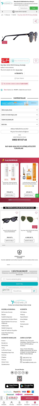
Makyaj (22, 314)
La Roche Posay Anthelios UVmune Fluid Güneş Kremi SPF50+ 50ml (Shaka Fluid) (29, 183)
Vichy (3, 348)
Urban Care (4, 362)
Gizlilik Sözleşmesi (6, 328)
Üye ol (6, 89)
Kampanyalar (24, 324)
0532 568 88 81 (27, 360)
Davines (3, 355)
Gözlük (14, 15)
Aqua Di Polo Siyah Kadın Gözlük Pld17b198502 (9, 231)
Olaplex (3, 357)
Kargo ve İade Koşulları (9, 115)
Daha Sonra (23, 8)
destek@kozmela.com (29, 362)
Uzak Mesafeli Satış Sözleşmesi (7, 333)
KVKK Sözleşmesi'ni (14, 287)
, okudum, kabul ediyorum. (21, 287)
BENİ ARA (4, 124)
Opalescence (5, 364)
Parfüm (22, 321)
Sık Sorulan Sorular (6, 312)
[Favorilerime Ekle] (17, 165)
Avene (3, 340)
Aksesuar (7, 15)
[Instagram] (12, 372)
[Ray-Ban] (5, 61)
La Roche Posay (6, 350)
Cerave (3, 359)
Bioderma (4, 343)
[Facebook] (23, 372)
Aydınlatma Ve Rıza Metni (9, 319)
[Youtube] (26, 372)
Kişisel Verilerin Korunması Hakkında (9, 322)
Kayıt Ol (19, 284)
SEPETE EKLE (10, 195)
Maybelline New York (7, 352)
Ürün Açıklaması (7, 110)
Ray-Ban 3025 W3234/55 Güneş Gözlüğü (29, 231)
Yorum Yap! (19, 70)
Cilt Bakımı (23, 312)
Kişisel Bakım (24, 317)
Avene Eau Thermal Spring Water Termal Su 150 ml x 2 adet (10, 183)
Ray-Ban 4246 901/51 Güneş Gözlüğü (27, 15)
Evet (33, 8)
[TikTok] (15, 372)
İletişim (3, 314)
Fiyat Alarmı (20, 78)
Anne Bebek (23, 319)
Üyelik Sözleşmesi (6, 317)
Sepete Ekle (30, 398)
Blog (21, 326)
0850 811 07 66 (19, 139)
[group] (19, 37)
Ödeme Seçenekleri (7, 119)
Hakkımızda (5, 325)
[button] (2, 37)
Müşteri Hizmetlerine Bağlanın (19, 131)
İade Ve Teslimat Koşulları (9, 330)
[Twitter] (19, 372)
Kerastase (4, 345)
